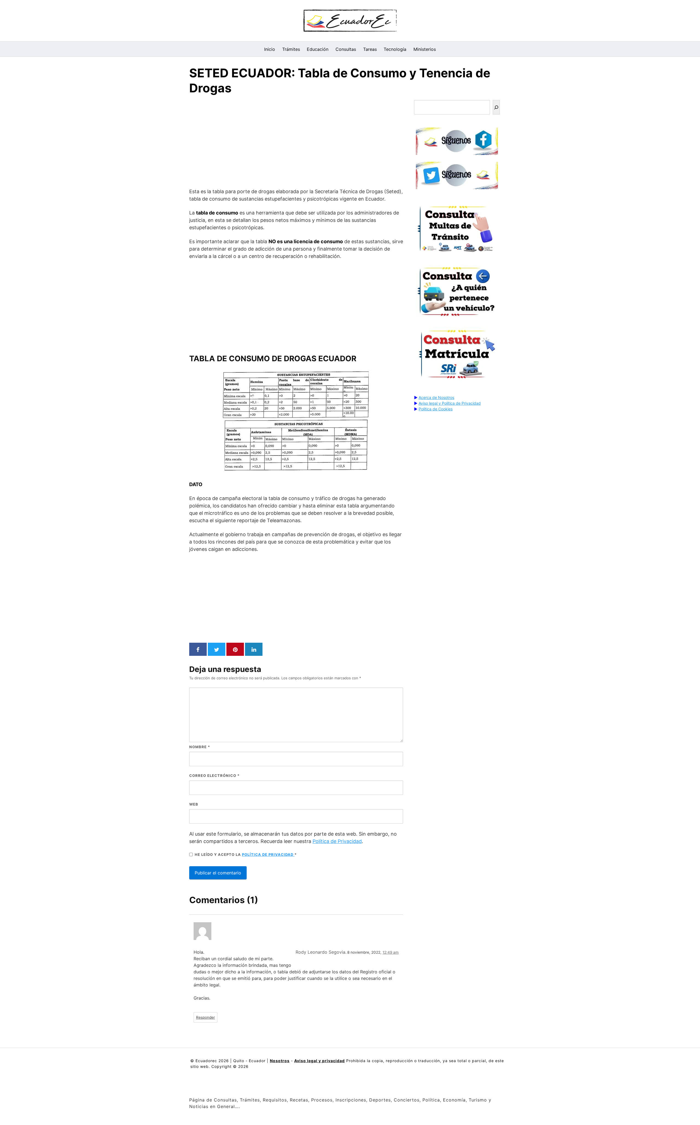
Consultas (346, 49)
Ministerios (424, 49)
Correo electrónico (214, 775)
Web (193, 804)
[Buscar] (496, 107)
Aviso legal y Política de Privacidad (450, 403)
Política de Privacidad (337, 841)
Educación (317, 49)
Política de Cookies (436, 409)
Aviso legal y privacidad (319, 1060)
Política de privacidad (268, 854)
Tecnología (395, 49)
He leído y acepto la (246, 854)
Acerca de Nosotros (436, 397)
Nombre (199, 747)
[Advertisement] (296, 142)
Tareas (370, 49)
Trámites (291, 49)
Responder (205, 1017)
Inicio (269, 49)
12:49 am (391, 952)
